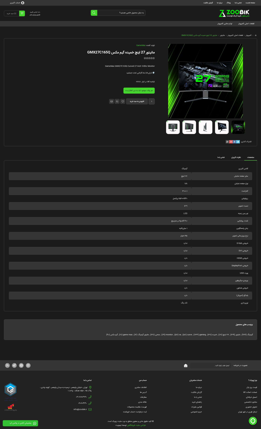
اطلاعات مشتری (141, 387)
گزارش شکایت (196, 392)
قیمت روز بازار (251, 387)
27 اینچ (226, 334)
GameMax (140, 45)
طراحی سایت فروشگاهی (136, 425)
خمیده (214, 334)
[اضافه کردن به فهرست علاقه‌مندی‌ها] (122, 101)
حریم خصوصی (196, 412)
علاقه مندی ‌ (142, 402)
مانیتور (238, 334)
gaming (202, 334)
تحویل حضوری (251, 407)
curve (189, 334)
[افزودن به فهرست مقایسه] (117, 101)
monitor (169, 334)
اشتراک (185, 365)
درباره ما (199, 387)
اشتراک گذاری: (246, 141)
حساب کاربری (15, 2)
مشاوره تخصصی (250, 402)
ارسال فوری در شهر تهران (247, 412)
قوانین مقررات (196, 407)
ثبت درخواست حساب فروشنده (135, 412)
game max (127, 334)
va (180, 334)
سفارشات (143, 397)
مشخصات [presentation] (250, 157)
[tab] (250, 157)
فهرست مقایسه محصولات (137, 407)
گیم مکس (114, 334)
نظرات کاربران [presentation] (236, 157)
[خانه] (255, 35)
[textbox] (121, 13)
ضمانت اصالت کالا (250, 392)
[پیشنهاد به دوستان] (111, 101)
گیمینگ (250, 334)
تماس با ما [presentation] (221, 157)
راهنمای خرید (197, 402)
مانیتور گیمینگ (143, 334)
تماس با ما (198, 397)
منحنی (157, 334)
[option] (238, 127)
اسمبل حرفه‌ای (251, 397)
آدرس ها (143, 392)
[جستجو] (94, 13)
